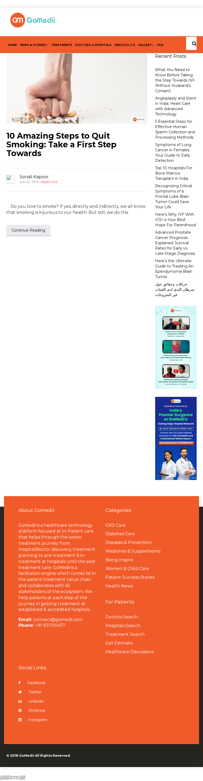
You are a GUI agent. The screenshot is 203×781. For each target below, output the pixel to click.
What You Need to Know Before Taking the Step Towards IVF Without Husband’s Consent (175, 80)
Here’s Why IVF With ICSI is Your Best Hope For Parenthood (175, 219)
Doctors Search (121, 616)
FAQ (160, 45)
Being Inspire (119, 559)
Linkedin (36, 701)
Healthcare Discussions (129, 651)
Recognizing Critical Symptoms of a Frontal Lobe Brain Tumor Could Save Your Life (173, 196)
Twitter (35, 692)
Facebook (36, 682)
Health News (119, 586)
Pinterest (36, 710)
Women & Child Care (127, 568)
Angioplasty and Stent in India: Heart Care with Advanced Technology (175, 106)
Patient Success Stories (129, 577)
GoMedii (26, 756)
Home (12, 45)
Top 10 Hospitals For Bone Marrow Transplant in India (173, 173)
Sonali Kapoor (34, 176)
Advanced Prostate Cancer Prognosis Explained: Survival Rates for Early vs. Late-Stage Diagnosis (175, 243)
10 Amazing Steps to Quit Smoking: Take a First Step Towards (61, 144)
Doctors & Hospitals (93, 45)
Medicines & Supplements (132, 551)
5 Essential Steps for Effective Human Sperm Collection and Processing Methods (175, 129)
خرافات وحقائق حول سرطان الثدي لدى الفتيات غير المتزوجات (175, 289)
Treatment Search (125, 634)
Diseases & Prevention (128, 542)
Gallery (144, 45)
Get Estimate (119, 643)
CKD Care (115, 525)
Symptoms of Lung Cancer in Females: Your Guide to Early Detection (173, 152)
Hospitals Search (122, 625)
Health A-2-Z (124, 45)
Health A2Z (49, 182)
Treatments (61, 45)
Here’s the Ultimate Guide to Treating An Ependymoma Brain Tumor (174, 268)
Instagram (37, 719)
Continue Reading (28, 230)
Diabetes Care (120, 533)
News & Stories (33, 45)
